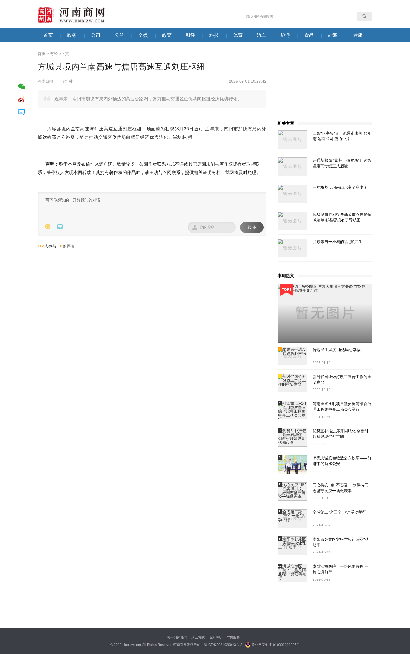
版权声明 (215, 637)
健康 (358, 35)
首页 (48, 35)
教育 (167, 35)
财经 (190, 35)
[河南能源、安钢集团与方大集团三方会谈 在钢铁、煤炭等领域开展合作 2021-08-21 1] (325, 313)
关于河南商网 (177, 637)
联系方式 (198, 637)
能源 (332, 35)
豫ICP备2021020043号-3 (223, 645)
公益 (119, 35)
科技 (214, 35)
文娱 (143, 35)
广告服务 (233, 637)
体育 (238, 35)
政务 (72, 35)
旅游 (285, 35)
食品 (309, 35)
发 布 (251, 227)
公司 (95, 35)
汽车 (261, 35)
